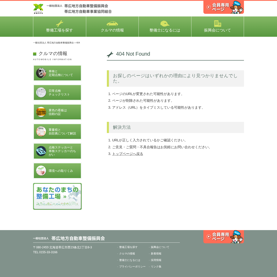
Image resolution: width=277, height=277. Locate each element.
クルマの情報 (112, 30)
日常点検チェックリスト (59, 92)
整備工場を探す (59, 30)
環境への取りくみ (61, 170)
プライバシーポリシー (132, 266)
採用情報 (156, 260)
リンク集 (156, 266)
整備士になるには (164, 30)
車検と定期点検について (61, 73)
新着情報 (156, 253)
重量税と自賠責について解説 (62, 131)
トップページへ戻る (127, 154)
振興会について (217, 30)
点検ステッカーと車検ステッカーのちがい (62, 151)
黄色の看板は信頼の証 (58, 112)
